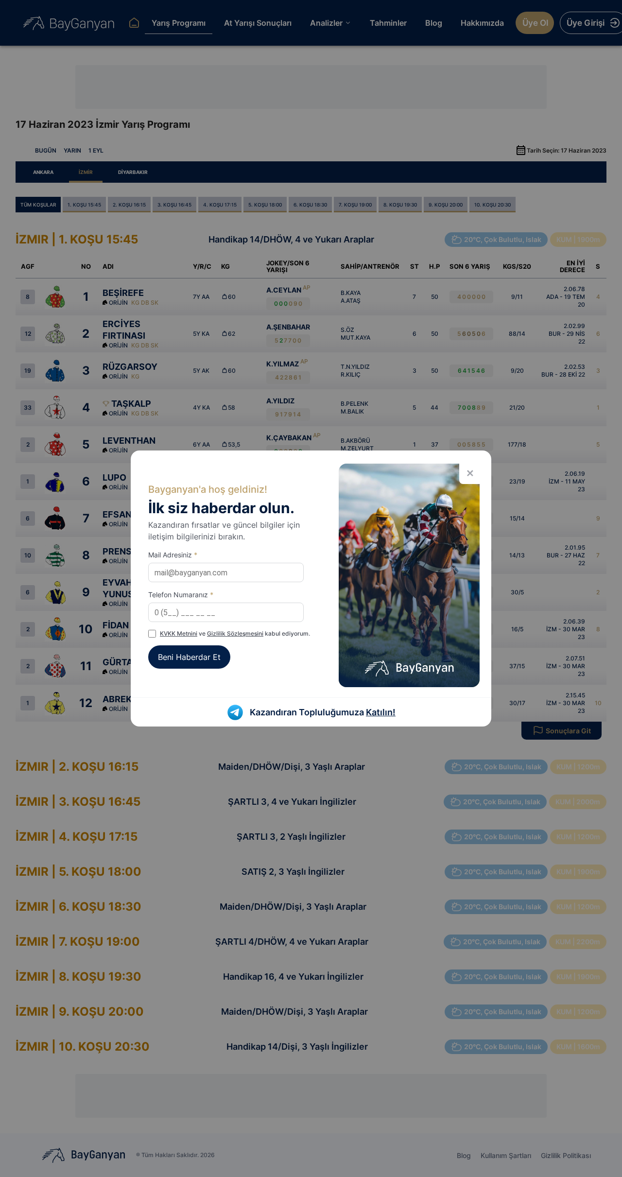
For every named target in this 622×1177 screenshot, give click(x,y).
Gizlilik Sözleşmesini (235, 633)
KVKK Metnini (178, 633)
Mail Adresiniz (172, 555)
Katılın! (381, 712)
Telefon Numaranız (180, 594)
